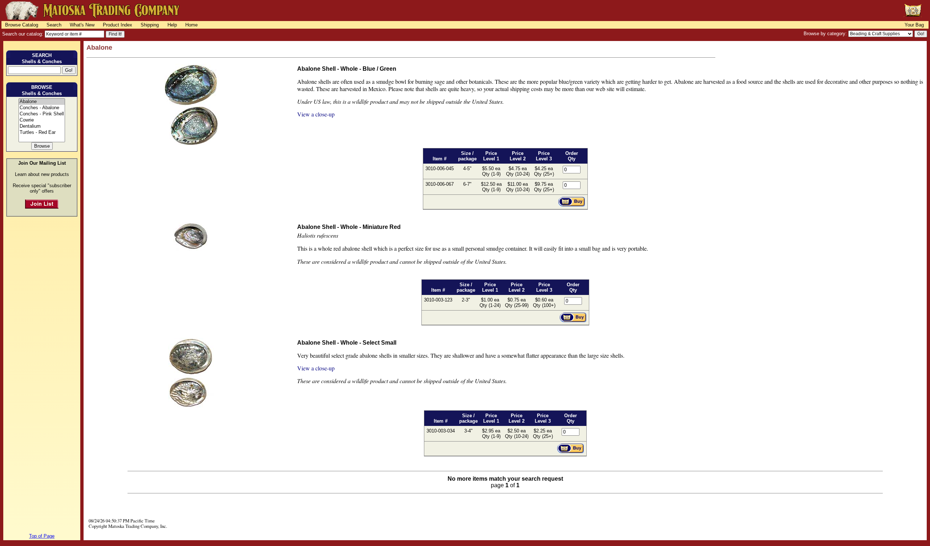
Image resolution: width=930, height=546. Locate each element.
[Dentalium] (42, 126)
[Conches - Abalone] (42, 108)
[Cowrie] (42, 120)
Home (191, 25)
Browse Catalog (21, 25)
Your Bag (914, 25)
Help (172, 25)
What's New (82, 25)
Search (53, 25)
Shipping (150, 25)
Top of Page (41, 536)
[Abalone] (42, 102)
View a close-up (316, 114)
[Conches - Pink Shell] (42, 114)
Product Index (117, 25)
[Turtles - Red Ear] (42, 133)
